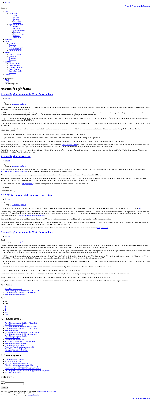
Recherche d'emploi (15, 71)
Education (16, 32)
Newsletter (8, 39)
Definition (16, 28)
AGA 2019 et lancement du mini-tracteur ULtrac (26, 195)
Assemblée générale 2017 (13, 289)
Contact (7, 75)
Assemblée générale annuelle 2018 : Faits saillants (27, 232)
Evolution (16, 36)
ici (140, 208)
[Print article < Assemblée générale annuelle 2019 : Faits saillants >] (7, 99)
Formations (12, 45)
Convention (17, 21)
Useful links (17, 37)
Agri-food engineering (16, 25)
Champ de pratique (15, 54)
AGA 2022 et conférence (13, 372)
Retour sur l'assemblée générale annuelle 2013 (20, 341)
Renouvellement (14, 65)
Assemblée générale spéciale (16, 156)
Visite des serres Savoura (13, 361)
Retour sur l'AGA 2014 (12, 338)
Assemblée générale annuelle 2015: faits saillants (20, 292)
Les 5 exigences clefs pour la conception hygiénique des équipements (27, 370)
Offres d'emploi (14, 69)
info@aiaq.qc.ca (27, 184)
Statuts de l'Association (69, 145)
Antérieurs (12, 60)
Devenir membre (14, 63)
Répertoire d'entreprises (16, 67)
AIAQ (7, 12)
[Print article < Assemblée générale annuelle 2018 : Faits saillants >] (7, 236)
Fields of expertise (19, 30)
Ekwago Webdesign (33, 395)
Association (13, 13)
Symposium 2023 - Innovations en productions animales (23, 369)
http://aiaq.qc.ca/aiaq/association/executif (14, 171)
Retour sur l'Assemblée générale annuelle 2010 (20, 347)
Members (8, 62)
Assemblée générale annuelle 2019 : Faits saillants (27, 94)
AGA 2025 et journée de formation (16, 363)
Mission (15, 15)
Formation (12, 56)
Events (7, 41)
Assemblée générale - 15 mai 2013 (16, 343)
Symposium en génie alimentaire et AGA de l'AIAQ (22, 291)
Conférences (13, 43)
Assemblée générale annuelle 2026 (16, 359)
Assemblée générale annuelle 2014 (16, 340)
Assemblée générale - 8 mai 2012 (16, 345)
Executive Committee (16, 18)
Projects (7, 52)
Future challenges (19, 34)
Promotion (12, 58)
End (6, 314)
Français (7, 2)
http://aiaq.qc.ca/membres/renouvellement (32, 215)
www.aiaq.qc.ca (42, 391)
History (15, 26)
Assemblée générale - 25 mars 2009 (16, 351)
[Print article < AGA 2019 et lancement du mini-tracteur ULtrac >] (7, 199)
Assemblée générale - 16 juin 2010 (16, 349)
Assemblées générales (16, 47)
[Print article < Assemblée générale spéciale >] (7, 161)
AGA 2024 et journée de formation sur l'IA (19, 365)
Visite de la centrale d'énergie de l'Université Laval (21, 367)
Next (6, 312)
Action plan (17, 23)
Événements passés (15, 49)
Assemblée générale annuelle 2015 (16, 294)
